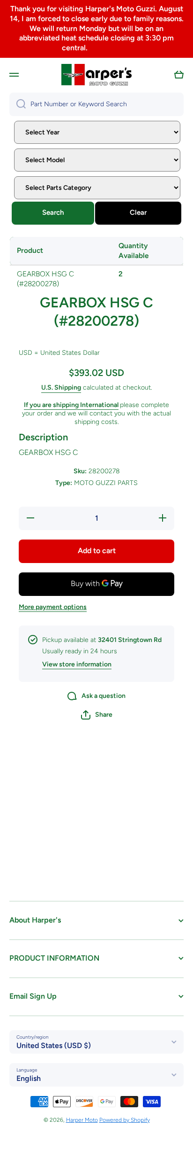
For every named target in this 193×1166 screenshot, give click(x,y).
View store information (76, 664)
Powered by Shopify (124, 1120)
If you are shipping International (71, 405)
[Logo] (96, 75)
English (28, 1078)
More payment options (53, 607)
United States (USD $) (53, 1045)
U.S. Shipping (61, 387)
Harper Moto (82, 1120)
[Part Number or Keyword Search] (17, 104)
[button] (179, 74)
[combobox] (96, 104)
